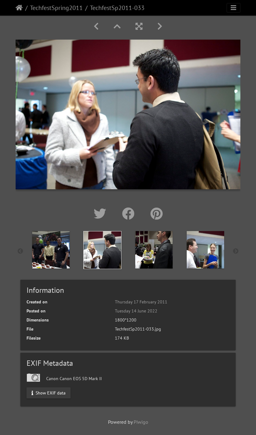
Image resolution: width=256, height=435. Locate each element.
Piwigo (141, 422)
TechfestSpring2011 (56, 8)
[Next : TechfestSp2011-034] (160, 26)
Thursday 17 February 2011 (141, 302)
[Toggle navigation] (233, 7)
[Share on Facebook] (130, 213)
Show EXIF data (50, 392)
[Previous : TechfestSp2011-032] (96, 26)
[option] (50, 249)
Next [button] (236, 251)
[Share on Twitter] (101, 213)
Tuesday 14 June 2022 (136, 311)
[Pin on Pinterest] (156, 213)
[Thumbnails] (117, 26)
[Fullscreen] (139, 26)
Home (19, 7)
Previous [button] (20, 251)
